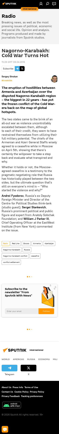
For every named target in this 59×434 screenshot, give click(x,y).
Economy (44, 359)
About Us (6, 387)
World (6, 359)
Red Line (15, 243)
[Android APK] (11, 405)
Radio (5, 243)
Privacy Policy (37, 391)
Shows (26, 243)
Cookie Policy (21, 391)
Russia (27, 249)
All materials (7, 80)
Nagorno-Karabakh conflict (15, 256)
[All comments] (5, 429)
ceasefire (35, 256)
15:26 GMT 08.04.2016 (13, 62)
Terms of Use (31, 387)
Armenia (37, 243)
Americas (18, 359)
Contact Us (7, 391)
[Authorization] (41, 3)
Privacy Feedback (11, 396)
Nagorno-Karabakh (11, 249)
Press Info (18, 387)
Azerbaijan (49, 243)
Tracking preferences (32, 396)
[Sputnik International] (10, 4)
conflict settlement (11, 262)
